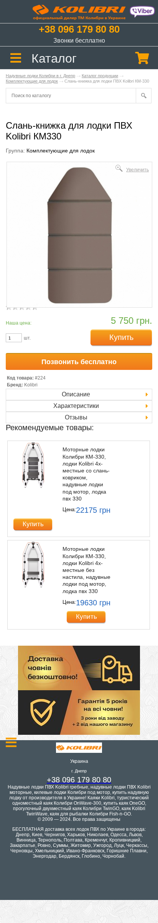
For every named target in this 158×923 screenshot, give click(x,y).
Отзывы (76, 417)
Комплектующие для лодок (32, 81)
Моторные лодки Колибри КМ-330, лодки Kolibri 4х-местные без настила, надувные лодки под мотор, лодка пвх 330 (86, 570)
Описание (76, 394)
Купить (121, 337)
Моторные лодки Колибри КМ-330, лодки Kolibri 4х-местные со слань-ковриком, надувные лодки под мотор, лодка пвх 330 (86, 473)
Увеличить (137, 169)
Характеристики (76, 406)
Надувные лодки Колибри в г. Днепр (40, 75)
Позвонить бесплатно (79, 362)
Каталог (54, 58)
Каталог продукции (100, 75)
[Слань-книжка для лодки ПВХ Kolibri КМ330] (79, 306)
